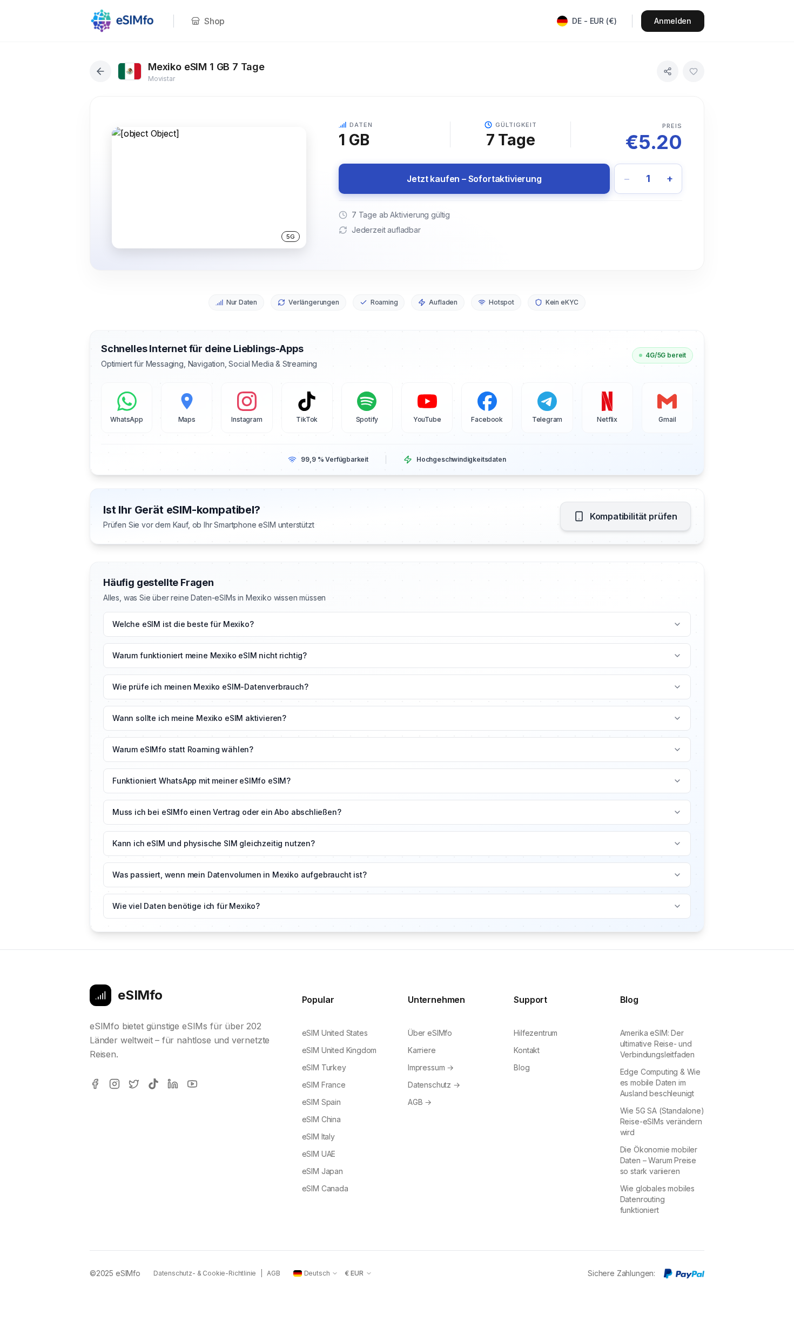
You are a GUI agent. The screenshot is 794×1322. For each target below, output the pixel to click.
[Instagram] (114, 1083)
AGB (273, 1273)
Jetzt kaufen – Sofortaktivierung (474, 178)
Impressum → (431, 1067)
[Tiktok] (153, 1083)
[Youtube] (192, 1083)
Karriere (422, 1050)
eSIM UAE (319, 1153)
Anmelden (672, 20)
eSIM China (321, 1119)
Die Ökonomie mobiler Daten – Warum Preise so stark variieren (658, 1160)
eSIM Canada (325, 1188)
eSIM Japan (322, 1171)
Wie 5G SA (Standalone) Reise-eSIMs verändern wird (662, 1121)
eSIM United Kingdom (339, 1050)
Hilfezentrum (535, 1032)
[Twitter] (134, 1083)
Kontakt (527, 1050)
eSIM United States (335, 1032)
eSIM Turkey (324, 1067)
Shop (214, 21)
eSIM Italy (318, 1136)
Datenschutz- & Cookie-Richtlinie (204, 1273)
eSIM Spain (321, 1102)
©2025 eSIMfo (115, 1273)
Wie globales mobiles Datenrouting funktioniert (657, 1199)
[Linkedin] (172, 1083)
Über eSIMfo (430, 1032)
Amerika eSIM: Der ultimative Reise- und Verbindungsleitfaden (657, 1043)
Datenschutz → (434, 1084)
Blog (521, 1067)
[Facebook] (95, 1083)
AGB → (420, 1102)
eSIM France (324, 1084)
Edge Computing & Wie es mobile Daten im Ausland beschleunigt (660, 1082)
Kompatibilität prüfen (633, 516)
